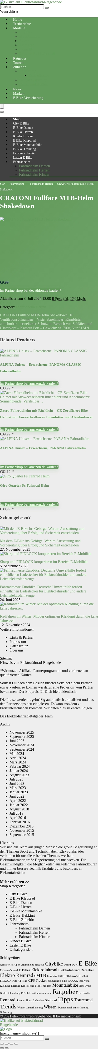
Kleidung (5, 985)
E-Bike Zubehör (24, 153)
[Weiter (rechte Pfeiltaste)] (7, 1048)
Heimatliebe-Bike (57, 981)
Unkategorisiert (21, 949)
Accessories (6, 964)
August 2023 (19, 775)
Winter (21, 1007)
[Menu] (2, 106)
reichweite (84, 993)
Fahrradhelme (39, 75)
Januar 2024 (19, 771)
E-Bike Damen (23, 127)
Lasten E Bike (22, 157)
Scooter (20, 1000)
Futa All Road (19, 981)
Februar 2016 (20, 822)
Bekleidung (27, 71)
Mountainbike (29, 36)
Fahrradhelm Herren (34, 170)
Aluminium (27, 964)
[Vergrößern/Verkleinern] (2, 1043)
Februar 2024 (20, 766)
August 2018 (19, 809)
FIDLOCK (5, 981)
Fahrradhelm (21, 162)
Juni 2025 (17, 741)
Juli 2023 (16, 779)
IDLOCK (73, 981)
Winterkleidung (34, 1007)
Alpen (17, 964)
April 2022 (18, 801)
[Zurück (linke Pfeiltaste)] (2, 1048)
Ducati (67, 964)
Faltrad (24, 41)
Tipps (65, 999)
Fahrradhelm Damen (34, 166)
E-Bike (87, 963)
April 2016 (18, 818)
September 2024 (22, 749)
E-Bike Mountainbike (27, 145)
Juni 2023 (17, 783)
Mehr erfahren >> (14, 882)
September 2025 (22, 737)
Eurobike (52, 976)
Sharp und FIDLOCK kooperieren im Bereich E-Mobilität (44, 562)
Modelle (19, 28)
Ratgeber (65, 991)
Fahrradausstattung (33, 80)
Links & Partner (22, 637)
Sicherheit (38, 1000)
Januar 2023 (19, 792)
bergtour (39, 964)
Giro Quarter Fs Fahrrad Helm (24, 485)
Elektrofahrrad (44, 969)
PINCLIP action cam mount (36, 993)
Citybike (25, 32)
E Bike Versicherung (28, 98)
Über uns (16, 650)
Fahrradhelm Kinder (34, 174)
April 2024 (18, 758)
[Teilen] (11, 1043)
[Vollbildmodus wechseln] (7, 1043)
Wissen (50, 1006)
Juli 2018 (16, 813)
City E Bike (21, 123)
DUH (75, 964)
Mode (38, 985)
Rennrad (25, 49)
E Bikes (24, 970)
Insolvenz (84, 981)
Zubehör (19, 67)
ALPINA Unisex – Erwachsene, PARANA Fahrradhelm (43, 448)
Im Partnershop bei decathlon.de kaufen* (30, 290)
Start (2, 183)
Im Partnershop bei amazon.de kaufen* (29, 383)
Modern (47, 985)
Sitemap (6, 658)
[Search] (2, 112)
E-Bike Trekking (24, 149)
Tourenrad (26, 45)
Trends (8, 1006)
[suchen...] (47, 8)
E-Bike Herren (23, 132)
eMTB (40, 975)
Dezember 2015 (22, 826)
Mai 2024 (17, 754)
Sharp (29, 1000)
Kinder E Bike (23, 136)
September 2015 (22, 835)
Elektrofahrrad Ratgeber (76, 970)
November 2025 (22, 732)
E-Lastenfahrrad (9, 970)
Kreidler (15, 985)
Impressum (18, 642)
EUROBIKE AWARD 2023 (73, 976)
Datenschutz (19, 646)
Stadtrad (51, 1000)
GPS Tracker (37, 980)
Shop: (17, 119)
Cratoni (5, 303)
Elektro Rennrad (16, 975)
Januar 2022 (19, 805)
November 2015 (22, 830)
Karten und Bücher (33, 84)
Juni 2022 (17, 796)
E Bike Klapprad (24, 140)
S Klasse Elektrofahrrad (37, 53)
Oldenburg (14, 993)
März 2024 (18, 762)
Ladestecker (27, 985)
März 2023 (18, 788)
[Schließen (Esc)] (16, 1043)
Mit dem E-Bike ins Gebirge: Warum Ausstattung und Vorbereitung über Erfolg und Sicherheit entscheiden (40, 543)
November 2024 (22, 745)
